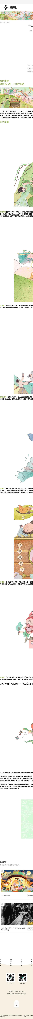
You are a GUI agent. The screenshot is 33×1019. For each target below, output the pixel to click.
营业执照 (11, 960)
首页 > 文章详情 (4, 22)
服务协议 (21, 960)
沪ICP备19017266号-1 (28, 1015)
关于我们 (0, 960)
